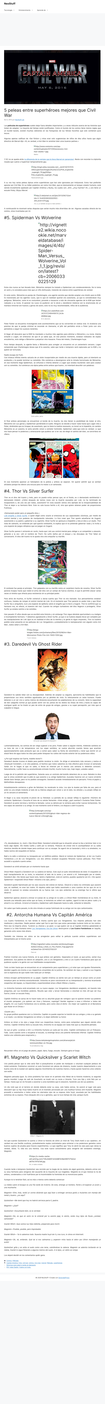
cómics (31, 1263)
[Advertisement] (52, 28)
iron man (38, 1263)
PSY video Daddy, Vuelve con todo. (18, 1267)
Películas (16, 1260)
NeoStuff (9, 3)
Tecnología (8, 10)
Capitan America (12, 1263)
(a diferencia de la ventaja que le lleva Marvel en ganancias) (49, 159)
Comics (9, 1260)
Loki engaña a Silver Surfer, (16, 516)
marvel (43, 1263)
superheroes (58, 1263)
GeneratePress (63, 1278)
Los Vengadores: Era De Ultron (45, 928)
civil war (25, 1263)
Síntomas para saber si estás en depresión (21, 1265)
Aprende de (41, 10)
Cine (20, 1263)
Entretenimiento (24, 10)
